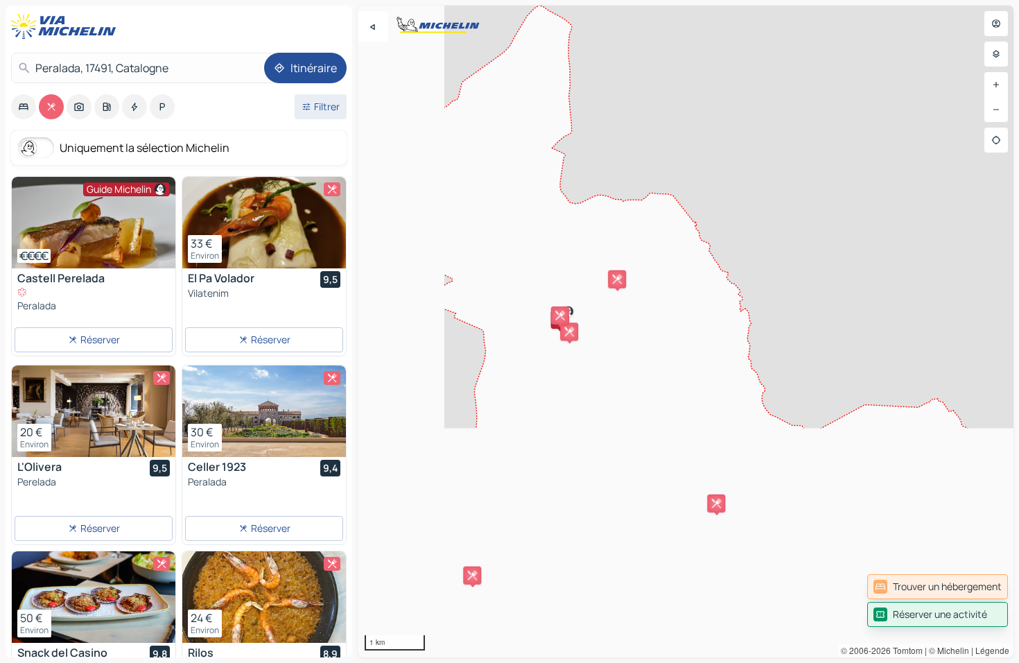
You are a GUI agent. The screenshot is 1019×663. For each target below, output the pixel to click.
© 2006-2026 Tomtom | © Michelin (905, 650)
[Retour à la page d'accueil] (66, 26)
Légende (992, 650)
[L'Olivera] (93, 411)
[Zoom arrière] (996, 109)
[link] (937, 586)
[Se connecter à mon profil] (996, 23)
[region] (685, 331)
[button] (472, 576)
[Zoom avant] (996, 84)
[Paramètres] (996, 54)
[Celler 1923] (264, 411)
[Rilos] (264, 597)
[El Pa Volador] (264, 222)
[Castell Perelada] (93, 222)
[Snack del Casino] (93, 597)
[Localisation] (996, 140)
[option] (23, 106)
